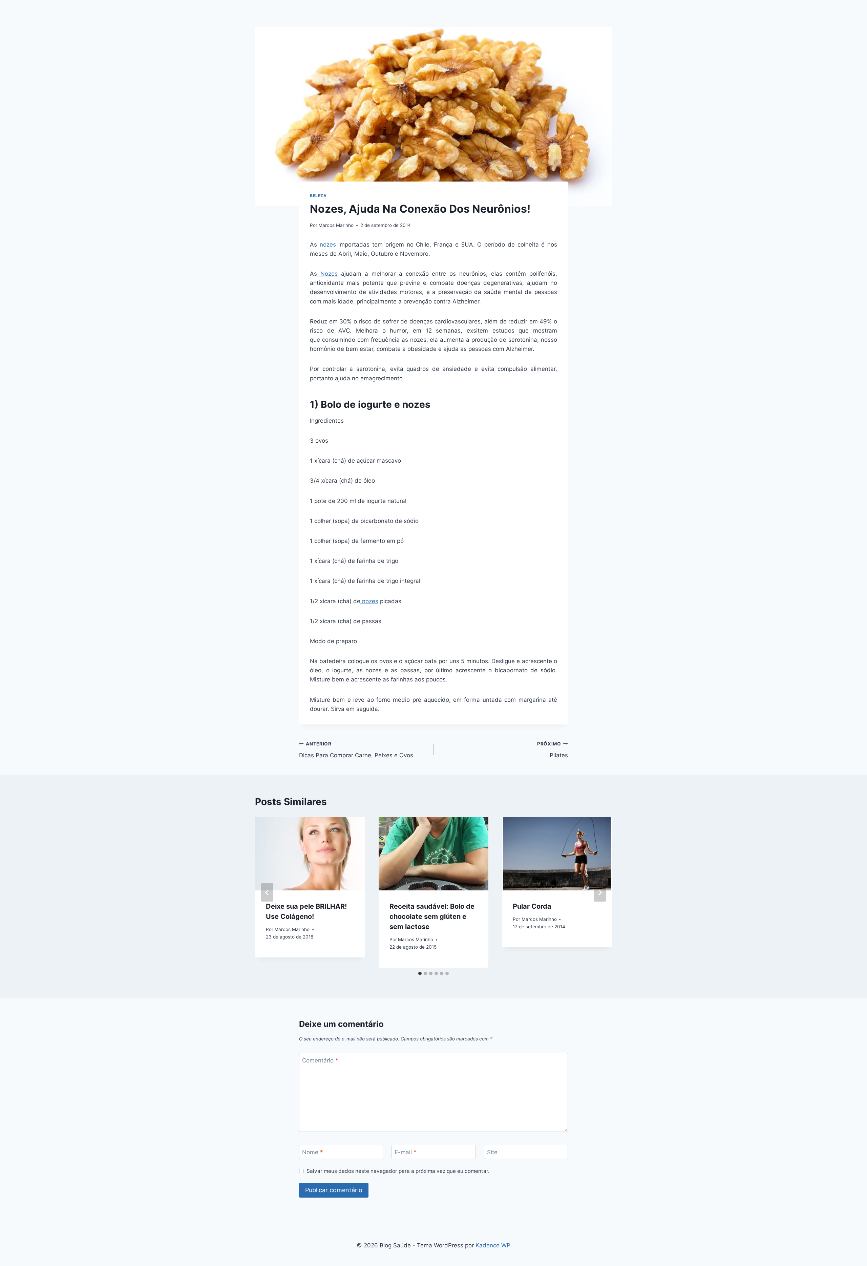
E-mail (406, 1152)
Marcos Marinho (336, 225)
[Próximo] (600, 892)
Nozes (327, 273)
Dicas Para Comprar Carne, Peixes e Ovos (356, 750)
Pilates (552, 750)
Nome (312, 1152)
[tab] (420, 973)
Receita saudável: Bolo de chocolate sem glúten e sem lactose (431, 916)
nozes (326, 244)
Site (492, 1152)
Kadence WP (492, 1245)
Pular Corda (532, 906)
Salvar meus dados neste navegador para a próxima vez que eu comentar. (397, 1171)
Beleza (318, 195)
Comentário (320, 1060)
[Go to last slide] (267, 892)
